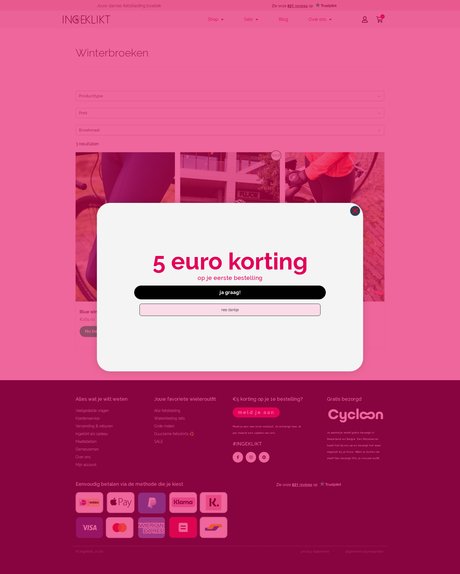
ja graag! (230, 292)
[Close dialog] (355, 211)
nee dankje (230, 310)
